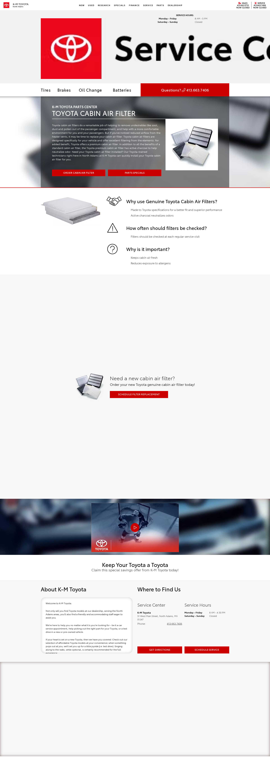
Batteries (122, 90)
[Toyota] (6, 5)
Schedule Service (207, 649)
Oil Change (90, 90)
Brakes (64, 90)
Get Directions (159, 649)
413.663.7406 (260, 5)
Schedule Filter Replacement (139, 394)
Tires (46, 90)
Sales (244, 3)
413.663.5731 (243, 5)
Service (261, 3)
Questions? (185, 89)
